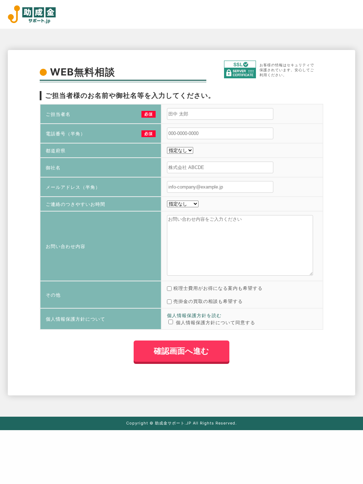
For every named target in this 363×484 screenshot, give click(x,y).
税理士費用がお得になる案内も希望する (218, 288)
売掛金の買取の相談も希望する (208, 301)
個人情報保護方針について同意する (215, 322)
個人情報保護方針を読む (194, 315)
